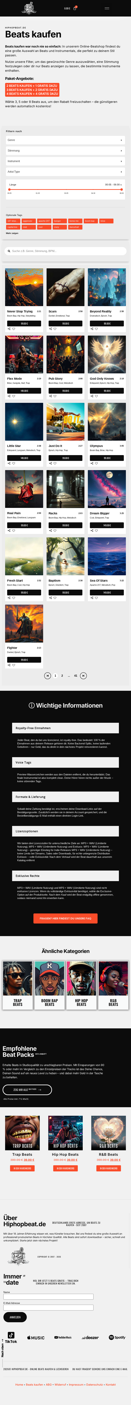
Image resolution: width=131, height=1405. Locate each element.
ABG (49, 1384)
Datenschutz (94, 1384)
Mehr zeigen (12, 233)
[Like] (13, 328)
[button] (106, 9)
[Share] (9, 328)
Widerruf (60, 1384)
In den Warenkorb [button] (22, 1168)
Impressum (76, 1384)
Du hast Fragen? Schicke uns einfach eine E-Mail (100, 1369)
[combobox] (65, 140)
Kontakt (111, 1384)
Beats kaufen (34, 1384)
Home (19, 1384)
